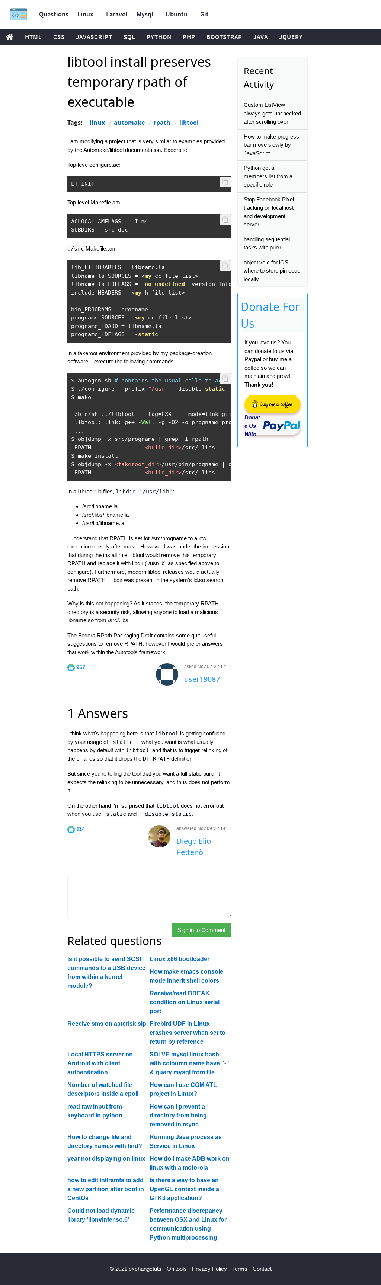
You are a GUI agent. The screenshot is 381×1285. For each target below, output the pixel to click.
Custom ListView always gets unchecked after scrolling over (272, 113)
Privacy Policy (209, 1269)
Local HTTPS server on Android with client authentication (100, 1063)
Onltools (177, 1269)
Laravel (116, 14)
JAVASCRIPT (94, 37)
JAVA (260, 37)
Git (204, 14)
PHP (189, 37)
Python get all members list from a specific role (268, 176)
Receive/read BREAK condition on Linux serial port (185, 1002)
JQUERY (291, 37)
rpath (162, 122)
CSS (59, 37)
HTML (33, 37)
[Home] (18, 14)
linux (97, 122)
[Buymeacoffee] (272, 404)
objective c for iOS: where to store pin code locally (272, 270)
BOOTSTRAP (224, 37)
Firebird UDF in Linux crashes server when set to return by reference (187, 1033)
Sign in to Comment (201, 930)
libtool (189, 122)
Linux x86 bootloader (179, 959)
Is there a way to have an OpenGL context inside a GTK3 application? (184, 1189)
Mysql (145, 14)
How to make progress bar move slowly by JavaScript (271, 144)
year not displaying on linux (106, 1158)
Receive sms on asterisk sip (106, 1024)
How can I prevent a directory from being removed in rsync (178, 1115)
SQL (129, 37)
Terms (239, 1269)
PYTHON (159, 37)
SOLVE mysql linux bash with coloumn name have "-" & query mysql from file (189, 1063)
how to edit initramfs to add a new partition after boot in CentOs (105, 1189)
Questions (53, 14)
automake (129, 122)
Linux (85, 14)
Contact (262, 1269)
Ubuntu (177, 14)
